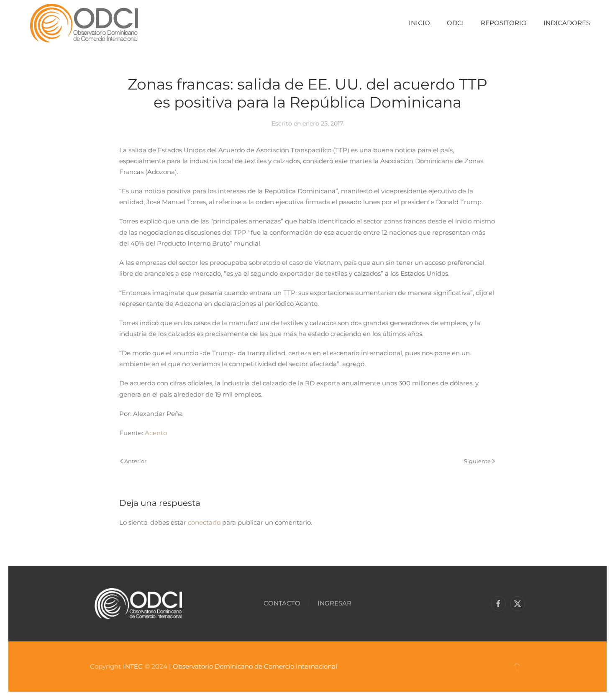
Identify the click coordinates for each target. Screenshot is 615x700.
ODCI (455, 23)
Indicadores (566, 23)
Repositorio (504, 23)
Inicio (419, 23)
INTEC (133, 666)
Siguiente (477, 461)
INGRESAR (334, 603)
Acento (156, 433)
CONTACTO (282, 603)
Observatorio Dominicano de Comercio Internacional (255, 666)
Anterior (135, 461)
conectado (204, 522)
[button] (517, 666)
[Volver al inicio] (84, 23)
